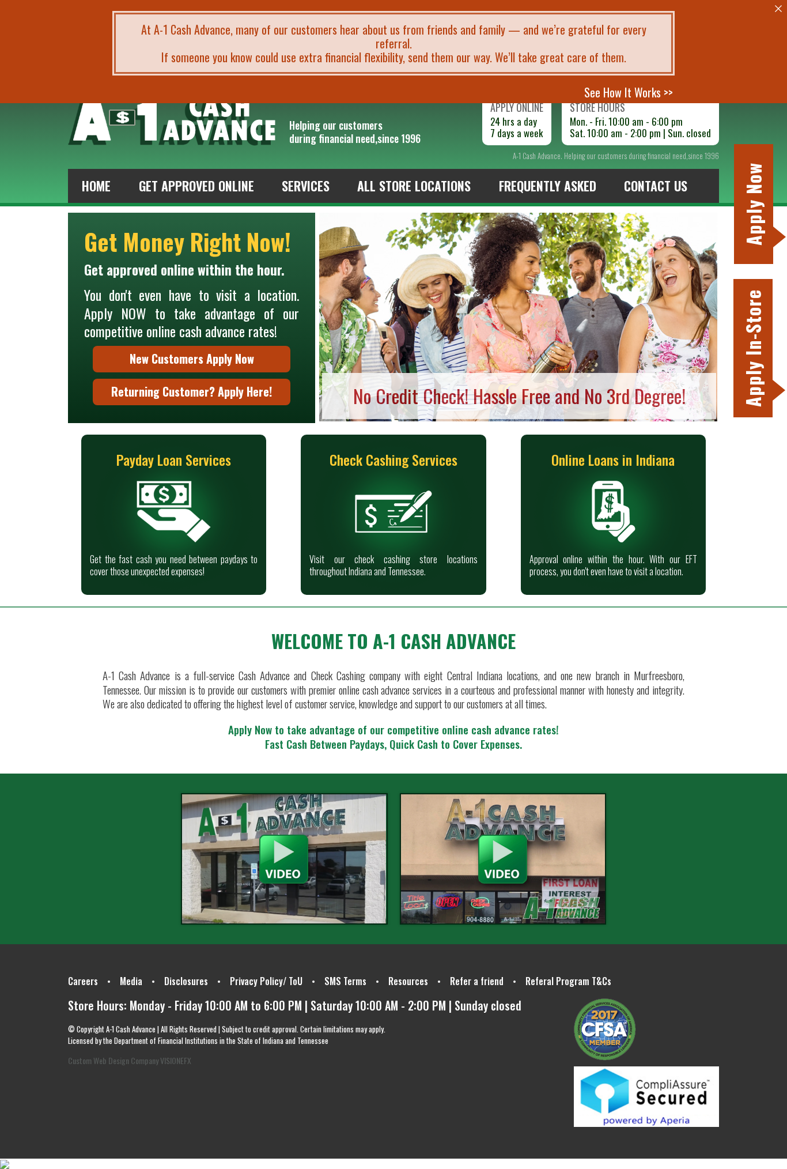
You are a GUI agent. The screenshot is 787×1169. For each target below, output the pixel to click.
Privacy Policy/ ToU (266, 981)
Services (306, 185)
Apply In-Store (752, 348)
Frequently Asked (547, 185)
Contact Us (655, 185)
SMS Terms (345, 981)
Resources (408, 981)
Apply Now (753, 204)
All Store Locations (414, 185)
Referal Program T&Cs (568, 981)
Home (96, 185)
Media (131, 981)
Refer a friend (477, 981)
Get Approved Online (196, 185)
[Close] (778, 8)
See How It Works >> (628, 92)
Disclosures (186, 981)
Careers (83, 981)
